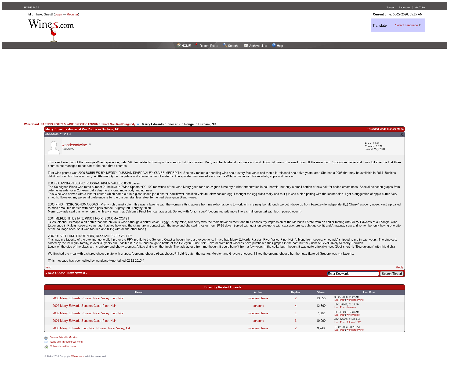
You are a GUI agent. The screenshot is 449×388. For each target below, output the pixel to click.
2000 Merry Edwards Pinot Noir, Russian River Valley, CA (91, 328)
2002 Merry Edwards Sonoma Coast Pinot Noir (84, 305)
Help (280, 46)
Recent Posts (209, 46)
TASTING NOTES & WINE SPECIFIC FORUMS (70, 124)
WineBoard (31, 124)
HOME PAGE (31, 7)
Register (72, 14)
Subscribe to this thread (63, 346)
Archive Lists (258, 46)
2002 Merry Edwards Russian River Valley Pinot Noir (88, 313)
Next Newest (76, 273)
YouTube (420, 7)
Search (233, 46)
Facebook (404, 7)
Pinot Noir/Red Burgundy (119, 124)
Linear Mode (396, 129)
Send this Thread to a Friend (66, 341)
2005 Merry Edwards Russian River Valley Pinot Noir (88, 298)
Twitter (390, 7)
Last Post (339, 299)
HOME (186, 46)
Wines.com (77, 356)
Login (58, 14)
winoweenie (353, 314)
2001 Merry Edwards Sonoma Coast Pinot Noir (84, 320)
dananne (258, 305)
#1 (402, 134)
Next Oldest (56, 273)
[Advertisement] (224, 84)
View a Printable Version (63, 337)
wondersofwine (74, 145)
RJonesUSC (354, 322)
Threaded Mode (376, 129)
